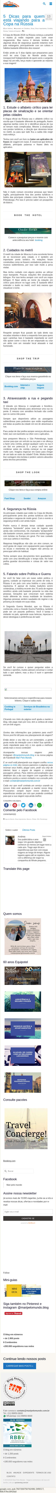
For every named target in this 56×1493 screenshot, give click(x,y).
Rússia (5, 31)
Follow (6, 1273)
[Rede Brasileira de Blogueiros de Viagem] (17, 1433)
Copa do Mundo (9, 819)
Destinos (27, 28)
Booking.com (11, 386)
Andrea (10, 28)
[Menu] (51, 4)
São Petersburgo (42, 819)
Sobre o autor (11, 830)
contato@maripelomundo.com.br (25, 781)
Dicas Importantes (20, 819)
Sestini (27, 498)
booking (39, 240)
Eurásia (50, 28)
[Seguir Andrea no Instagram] (44, 840)
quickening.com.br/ (21, 1483)
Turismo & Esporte (14, 31)
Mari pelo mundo (14, 1185)
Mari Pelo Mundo (24, 758)
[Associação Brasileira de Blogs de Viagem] (15, 1388)
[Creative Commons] (9, 1403)
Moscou (29, 819)
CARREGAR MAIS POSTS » (19, 1366)
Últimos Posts (28, 830)
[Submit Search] (5, 1171)
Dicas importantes (41, 28)
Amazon (42, 498)
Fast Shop (10, 498)
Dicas (32, 28)
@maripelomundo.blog (23, 755)
